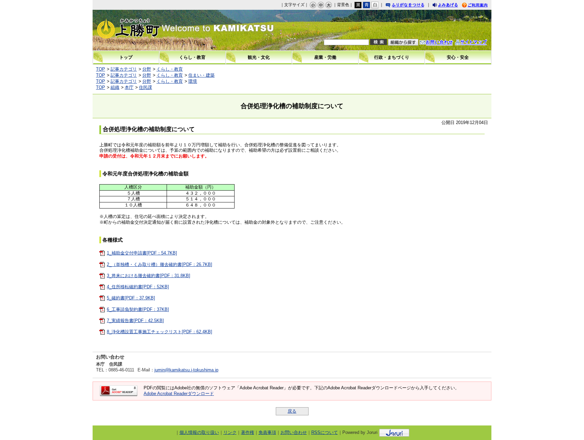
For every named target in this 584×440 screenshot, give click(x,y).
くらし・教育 (169, 69)
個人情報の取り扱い (199, 432)
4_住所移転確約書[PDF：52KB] (138, 286)
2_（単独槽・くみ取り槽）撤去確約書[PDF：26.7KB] (159, 264)
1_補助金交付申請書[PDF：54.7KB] (142, 252)
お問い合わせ (443, 43)
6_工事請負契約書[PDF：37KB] (138, 309)
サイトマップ (478, 43)
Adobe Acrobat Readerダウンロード (179, 393)
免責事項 (267, 432)
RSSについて (324, 432)
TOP (100, 69)
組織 (115, 87)
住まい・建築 (201, 75)
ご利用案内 (480, 5)
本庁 (129, 87)
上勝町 (150, 30)
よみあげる (451, 5)
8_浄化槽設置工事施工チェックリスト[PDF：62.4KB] (159, 331)
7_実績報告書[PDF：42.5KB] (135, 320)
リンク (230, 432)
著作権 (247, 432)
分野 (146, 69)
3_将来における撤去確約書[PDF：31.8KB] (148, 275)
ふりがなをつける (411, 5)
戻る (292, 411)
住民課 (145, 87)
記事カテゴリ (124, 69)
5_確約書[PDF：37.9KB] (131, 297)
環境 (192, 81)
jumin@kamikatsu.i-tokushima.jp (186, 369)
